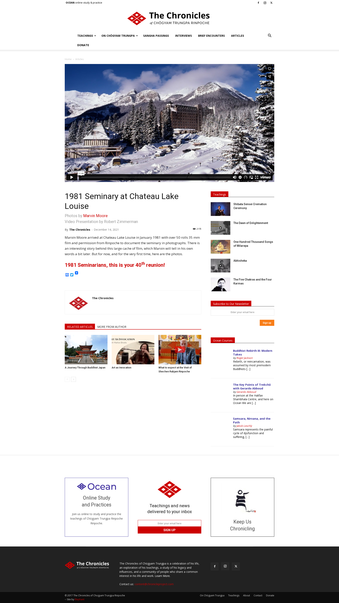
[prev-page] (67, 379)
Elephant (79, 599)
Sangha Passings (156, 35)
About (246, 595)
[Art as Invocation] (133, 349)
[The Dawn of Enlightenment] (220, 228)
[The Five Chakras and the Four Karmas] (220, 284)
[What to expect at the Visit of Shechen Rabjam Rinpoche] (180, 349)
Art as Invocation (121, 367)
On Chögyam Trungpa (118, 35)
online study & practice (84, 2)
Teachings (85, 35)
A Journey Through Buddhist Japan (85, 367)
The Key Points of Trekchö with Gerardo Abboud (252, 386)
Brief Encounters (211, 35)
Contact (258, 595)
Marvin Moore (95, 215)
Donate (83, 45)
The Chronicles (79, 229)
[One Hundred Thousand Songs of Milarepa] (220, 247)
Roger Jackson (244, 358)
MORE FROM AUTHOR (111, 327)
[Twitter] (271, 2)
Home (68, 59)
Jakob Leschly (244, 426)
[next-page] (73, 379)
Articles (237, 35)
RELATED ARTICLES (80, 327)
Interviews (183, 35)
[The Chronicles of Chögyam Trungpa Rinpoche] (169, 18)
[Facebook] (258, 2)
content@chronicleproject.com (154, 584)
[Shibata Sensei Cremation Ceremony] (220, 209)
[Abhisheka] (220, 265)
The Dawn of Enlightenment (250, 223)
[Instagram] (265, 2)
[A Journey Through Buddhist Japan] (86, 349)
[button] (269, 36)
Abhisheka (240, 260)
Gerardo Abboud (246, 392)
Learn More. (162, 576)
